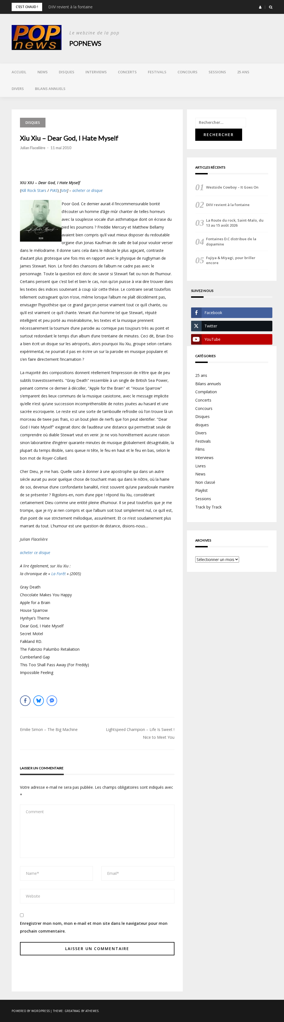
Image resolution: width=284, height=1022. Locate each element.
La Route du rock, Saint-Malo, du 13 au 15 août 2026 (234, 223)
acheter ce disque (87, 190)
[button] (260, 7)
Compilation (206, 391)
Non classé (205, 482)
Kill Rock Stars (33, 190)
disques (202, 424)
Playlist (201, 490)
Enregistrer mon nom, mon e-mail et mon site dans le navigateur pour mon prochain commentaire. (94, 927)
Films (200, 449)
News (42, 71)
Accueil (19, 71)
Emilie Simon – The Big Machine (49, 729)
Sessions (217, 71)
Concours (187, 71)
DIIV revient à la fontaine (70, 6)
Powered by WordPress (31, 1011)
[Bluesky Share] (38, 700)
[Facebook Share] (25, 700)
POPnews (85, 43)
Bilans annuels (50, 88)
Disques (66, 71)
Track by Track (208, 507)
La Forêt (58, 573)
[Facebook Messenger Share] (52, 700)
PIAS (53, 190)
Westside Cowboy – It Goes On (232, 187)
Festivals (157, 71)
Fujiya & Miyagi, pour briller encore (230, 260)
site (64, 190)
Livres (200, 466)
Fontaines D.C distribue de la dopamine (231, 241)
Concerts (127, 71)
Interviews (96, 71)
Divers (18, 88)
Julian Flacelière (32, 148)
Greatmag (72, 1011)
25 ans (243, 71)
